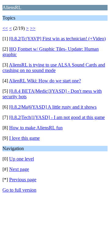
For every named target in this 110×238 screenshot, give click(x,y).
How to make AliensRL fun (36, 127)
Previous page (22, 179)
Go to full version (19, 190)
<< (5, 28)
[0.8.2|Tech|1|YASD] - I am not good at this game (57, 117)
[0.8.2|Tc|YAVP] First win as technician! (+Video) (57, 38)
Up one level (21, 158)
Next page (19, 169)
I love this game (24, 138)
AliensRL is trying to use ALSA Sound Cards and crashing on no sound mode (53, 67)
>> (32, 28)
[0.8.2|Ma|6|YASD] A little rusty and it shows (53, 107)
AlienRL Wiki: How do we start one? (45, 80)
